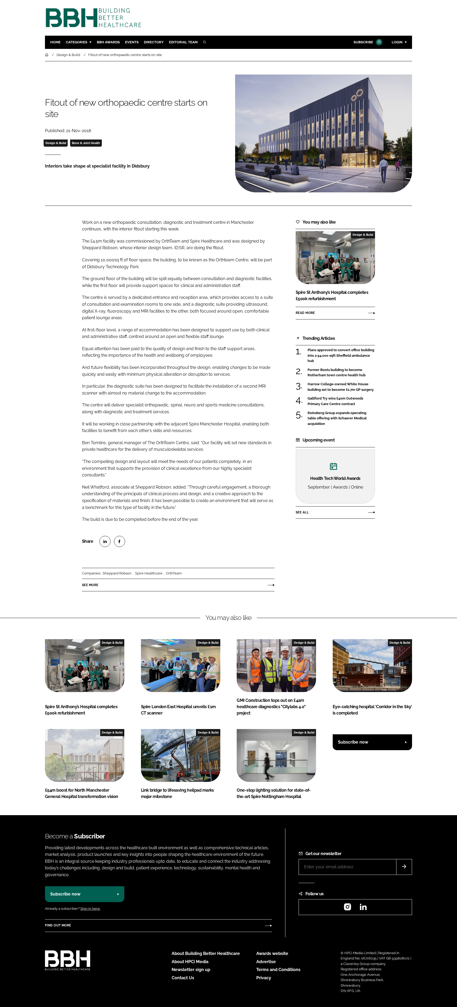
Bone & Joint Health (86, 143)
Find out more (58, 925)
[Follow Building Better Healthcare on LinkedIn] (363, 908)
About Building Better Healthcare (206, 953)
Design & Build (55, 143)
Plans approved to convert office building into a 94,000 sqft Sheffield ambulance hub (341, 355)
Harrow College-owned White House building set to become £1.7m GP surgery (341, 387)
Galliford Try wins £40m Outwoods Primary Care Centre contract (335, 401)
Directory (154, 42)
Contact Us (183, 977)
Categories (76, 42)
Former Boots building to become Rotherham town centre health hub (336, 372)
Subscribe (363, 42)
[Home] (47, 55)
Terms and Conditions (278, 969)
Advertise (266, 961)
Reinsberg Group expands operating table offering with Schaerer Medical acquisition (337, 418)
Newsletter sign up (191, 969)
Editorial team (183, 42)
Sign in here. (90, 909)
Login (397, 42)
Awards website (272, 953)
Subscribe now (353, 742)
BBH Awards (108, 42)
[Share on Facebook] (119, 541)
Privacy (263, 977)
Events (132, 42)
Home (55, 42)
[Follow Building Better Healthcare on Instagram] (347, 908)
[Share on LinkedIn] (105, 541)
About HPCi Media (190, 961)
